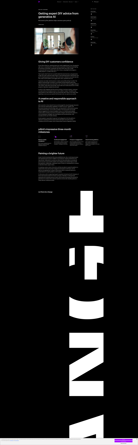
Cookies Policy (12, 440)
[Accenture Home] (41, 2)
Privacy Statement (17, 440)
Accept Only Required (123, 441)
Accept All (123, 439)
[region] (69, 441)
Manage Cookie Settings (123, 443)
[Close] (137, 439)
